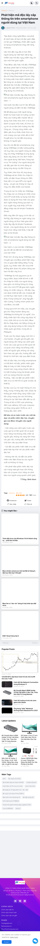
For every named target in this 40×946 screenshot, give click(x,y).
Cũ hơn (34, 643)
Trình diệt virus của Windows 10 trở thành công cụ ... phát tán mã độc (19, 539)
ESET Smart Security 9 (10, 636)
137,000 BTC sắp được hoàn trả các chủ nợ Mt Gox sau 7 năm (18, 678)
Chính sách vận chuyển (9, 915)
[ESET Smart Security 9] (20, 623)
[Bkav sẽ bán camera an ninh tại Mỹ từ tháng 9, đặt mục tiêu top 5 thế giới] (20, 558)
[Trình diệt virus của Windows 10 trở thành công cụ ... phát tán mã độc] (20, 525)
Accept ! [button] (6, 942)
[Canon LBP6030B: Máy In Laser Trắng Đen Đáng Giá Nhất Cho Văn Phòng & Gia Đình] (29, 751)
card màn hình (30, 786)
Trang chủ (4, 10)
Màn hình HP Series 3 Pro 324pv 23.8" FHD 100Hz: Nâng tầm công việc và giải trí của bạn (10, 761)
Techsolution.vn (6, 926)
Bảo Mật (19, 493)
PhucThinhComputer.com (9, 929)
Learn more (14, 937)
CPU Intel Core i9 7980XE (11, 801)
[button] (2, 3)
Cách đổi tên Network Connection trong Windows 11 (26, 683)
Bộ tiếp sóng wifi (28, 797)
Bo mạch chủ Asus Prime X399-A (13, 793)
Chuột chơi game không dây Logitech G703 (17, 805)
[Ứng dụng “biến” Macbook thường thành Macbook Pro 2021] (7, 711)
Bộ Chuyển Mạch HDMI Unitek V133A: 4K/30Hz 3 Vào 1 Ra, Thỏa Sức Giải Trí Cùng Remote (26, 692)
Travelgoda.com (6, 923)
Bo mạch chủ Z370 (14, 778)
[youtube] (20, 901)
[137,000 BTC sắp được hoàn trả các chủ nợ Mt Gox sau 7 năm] (20, 662)
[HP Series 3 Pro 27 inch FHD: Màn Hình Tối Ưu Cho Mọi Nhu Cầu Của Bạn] (29, 729)
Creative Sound (31, 782)
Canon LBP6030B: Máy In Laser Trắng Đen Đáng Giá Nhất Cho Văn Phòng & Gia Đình (29, 761)
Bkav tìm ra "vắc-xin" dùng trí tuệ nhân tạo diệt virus (19, 604)
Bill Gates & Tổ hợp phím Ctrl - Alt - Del (15, 790)
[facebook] (15, 901)
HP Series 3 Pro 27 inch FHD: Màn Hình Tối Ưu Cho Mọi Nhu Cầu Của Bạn (29, 738)
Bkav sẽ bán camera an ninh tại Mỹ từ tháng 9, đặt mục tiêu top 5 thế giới (19, 572)
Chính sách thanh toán (9, 912)
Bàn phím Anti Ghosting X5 (11, 797)
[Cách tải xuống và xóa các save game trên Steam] (7, 702)
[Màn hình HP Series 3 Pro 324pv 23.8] (10, 751)
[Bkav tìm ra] (20, 590)
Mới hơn (6, 643)
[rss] (25, 901)
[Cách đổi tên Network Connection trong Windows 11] (7, 684)
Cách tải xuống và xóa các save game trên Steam (25, 701)
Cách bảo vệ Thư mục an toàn (13, 786)
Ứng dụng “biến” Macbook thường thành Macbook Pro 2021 (26, 709)
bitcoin (18, 808)
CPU (4, 778)
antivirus (11, 10)
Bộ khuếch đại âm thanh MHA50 (13, 782)
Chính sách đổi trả (7, 910)
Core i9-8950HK (8, 808)
